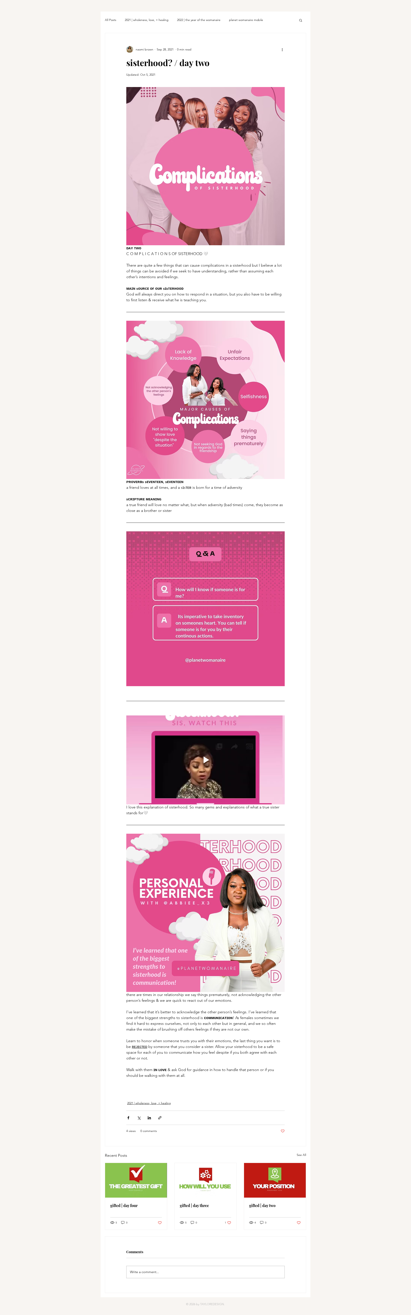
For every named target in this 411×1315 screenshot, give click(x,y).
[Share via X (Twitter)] (139, 1118)
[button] (301, 20)
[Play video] (205, 759)
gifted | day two (262, 1205)
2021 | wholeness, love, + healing (146, 20)
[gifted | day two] (275, 1180)
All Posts (110, 20)
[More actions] (282, 49)
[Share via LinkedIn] (149, 1118)
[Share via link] (160, 1118)
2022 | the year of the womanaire (198, 20)
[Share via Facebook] (128, 1118)
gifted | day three (194, 1205)
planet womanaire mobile (246, 20)
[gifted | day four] (136, 1180)
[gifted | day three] (206, 1180)
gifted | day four (124, 1205)
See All (301, 1155)
